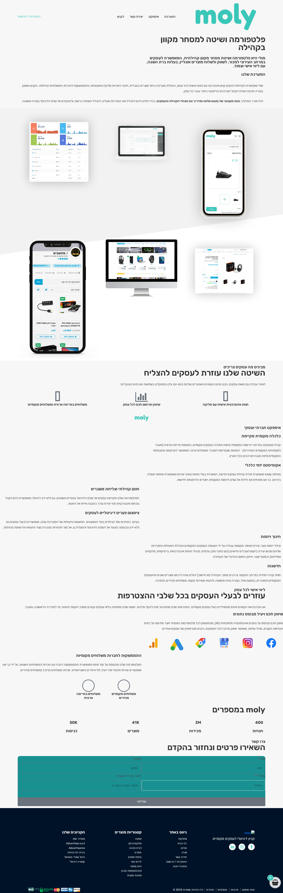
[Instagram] (242, 847)
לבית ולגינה (135, 848)
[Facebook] (251, 847)
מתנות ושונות (134, 875)
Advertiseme (77, 848)
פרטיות (234, 889)
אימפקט (154, 17)
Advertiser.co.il (75, 843)
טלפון (138, 758)
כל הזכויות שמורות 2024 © (188, 889)
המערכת (170, 17)
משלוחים (222, 889)
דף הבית (182, 843)
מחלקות (182, 838)
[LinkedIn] (232, 847)
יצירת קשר (136, 17)
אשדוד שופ (79, 838)
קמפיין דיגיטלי (77, 861)
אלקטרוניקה (135, 843)
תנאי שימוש (248, 889)
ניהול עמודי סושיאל (74, 857)
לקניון (120, 17)
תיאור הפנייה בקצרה (129, 776)
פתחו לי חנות (180, 866)
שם (262, 758)
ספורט (138, 852)
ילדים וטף (136, 861)
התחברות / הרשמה (176, 861)
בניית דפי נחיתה (76, 852)
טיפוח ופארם (135, 857)
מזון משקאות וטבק (131, 870)
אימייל (261, 776)
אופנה (138, 838)
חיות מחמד (136, 866)
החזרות (210, 889)
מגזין (184, 852)
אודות (184, 848)
